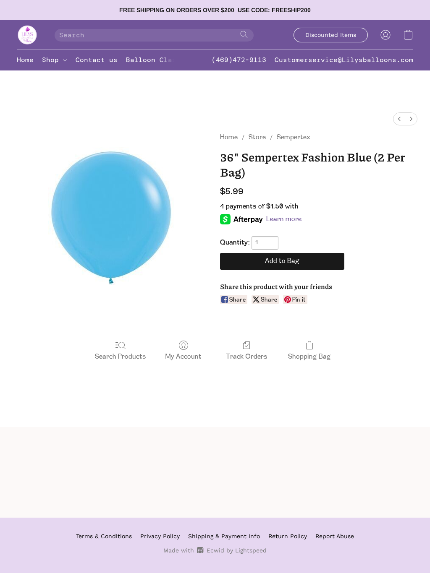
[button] (27, 34)
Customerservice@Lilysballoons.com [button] (344, 59)
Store (257, 137)
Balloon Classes (157, 59)
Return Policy (287, 536)
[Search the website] (244, 34)
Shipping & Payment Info (224, 536)
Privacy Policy (160, 536)
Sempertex (293, 137)
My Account (183, 357)
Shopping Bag (309, 357)
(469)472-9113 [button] (239, 59)
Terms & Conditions (104, 536)
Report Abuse (334, 536)
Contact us (97, 59)
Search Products (120, 357)
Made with (214, 550)
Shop (52, 59)
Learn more (284, 219)
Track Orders (246, 357)
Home (25, 59)
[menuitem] (399, 119)
